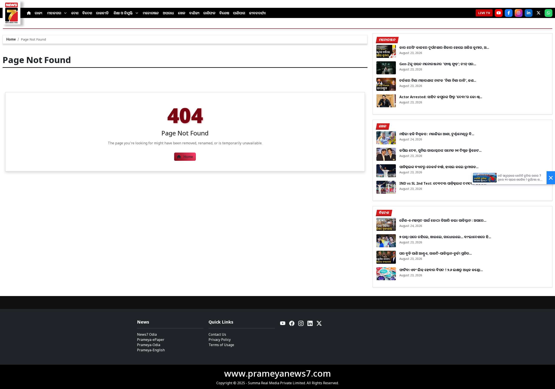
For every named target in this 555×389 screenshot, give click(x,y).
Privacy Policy (220, 339)
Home (11, 39)
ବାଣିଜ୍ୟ (194, 13)
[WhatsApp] (548, 13)
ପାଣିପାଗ (239, 13)
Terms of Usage (221, 344)
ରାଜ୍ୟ (38, 13)
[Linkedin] (310, 324)
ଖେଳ (181, 13)
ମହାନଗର (54, 13)
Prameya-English (151, 350)
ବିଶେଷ (224, 13)
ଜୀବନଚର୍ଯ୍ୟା (257, 13)
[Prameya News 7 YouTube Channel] (499, 13)
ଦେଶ (74, 13)
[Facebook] (509, 13)
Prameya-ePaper (150, 339)
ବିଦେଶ (87, 13)
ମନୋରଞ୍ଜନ (151, 13)
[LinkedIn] (528, 13)
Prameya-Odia (148, 344)
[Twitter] (319, 324)
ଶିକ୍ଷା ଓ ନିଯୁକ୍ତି (123, 13)
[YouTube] (283, 324)
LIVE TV (484, 13)
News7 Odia (147, 334)
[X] (538, 13)
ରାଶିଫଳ (209, 13)
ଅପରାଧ (168, 13)
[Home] (29, 13)
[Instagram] (518, 13)
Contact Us (217, 334)
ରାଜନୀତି (102, 13)
